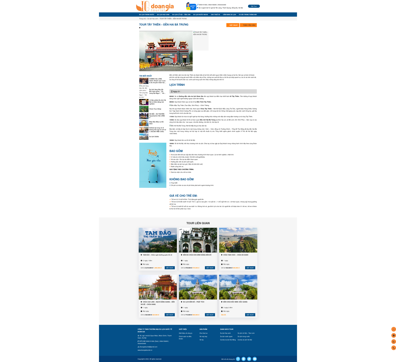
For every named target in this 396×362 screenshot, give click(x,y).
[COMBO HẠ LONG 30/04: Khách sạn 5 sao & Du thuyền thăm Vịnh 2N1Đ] (143, 81)
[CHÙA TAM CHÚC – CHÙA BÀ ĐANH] (238, 240)
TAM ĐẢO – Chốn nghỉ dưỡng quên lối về (157, 255)
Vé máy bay (203, 336)
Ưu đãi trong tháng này (248, 14)
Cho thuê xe (215, 14)
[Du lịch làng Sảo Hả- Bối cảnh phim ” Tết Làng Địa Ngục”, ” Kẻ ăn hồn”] (143, 91)
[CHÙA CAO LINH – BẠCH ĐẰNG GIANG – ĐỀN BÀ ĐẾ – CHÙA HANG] (158, 287)
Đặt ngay (169, 268)
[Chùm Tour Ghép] (143, 109)
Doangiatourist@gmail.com (148, 347)
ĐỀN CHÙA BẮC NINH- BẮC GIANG (235, 302)
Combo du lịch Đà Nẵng (228, 340)
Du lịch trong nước (146, 14)
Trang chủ (142, 19)
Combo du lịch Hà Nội (245, 340)
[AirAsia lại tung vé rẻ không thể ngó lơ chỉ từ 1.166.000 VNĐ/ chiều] (143, 129)
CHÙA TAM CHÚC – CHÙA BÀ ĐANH (235, 255)
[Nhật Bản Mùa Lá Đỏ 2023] (143, 123)
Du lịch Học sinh (163, 14)
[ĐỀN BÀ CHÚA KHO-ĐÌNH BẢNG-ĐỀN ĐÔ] (198, 240)
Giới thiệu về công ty (185, 333)
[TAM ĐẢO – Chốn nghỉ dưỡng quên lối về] (158, 240)
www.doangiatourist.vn (145, 350)
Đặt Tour (254, 6)
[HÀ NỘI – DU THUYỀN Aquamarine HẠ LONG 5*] (143, 116)
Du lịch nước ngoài (200, 14)
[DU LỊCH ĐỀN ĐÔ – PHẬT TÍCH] (198, 287)
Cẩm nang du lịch (229, 14)
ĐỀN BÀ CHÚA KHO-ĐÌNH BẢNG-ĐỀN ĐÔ (197, 255)
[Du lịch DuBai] (143, 136)
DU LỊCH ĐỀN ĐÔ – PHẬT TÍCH (193, 302)
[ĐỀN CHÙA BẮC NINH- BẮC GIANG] (238, 287)
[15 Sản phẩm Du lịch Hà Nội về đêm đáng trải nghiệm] (143, 102)
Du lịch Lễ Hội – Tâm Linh (181, 14)
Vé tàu (202, 340)
